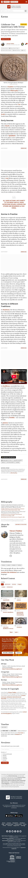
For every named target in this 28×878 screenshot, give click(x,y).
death (3, 114)
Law (19, 104)
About (3, 823)
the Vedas (20, 732)
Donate (19, 652)
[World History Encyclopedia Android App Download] (18, 815)
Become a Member (8, 652)
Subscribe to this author (20, 524)
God (7, 178)
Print (23, 50)
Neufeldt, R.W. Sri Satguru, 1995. (11, 515)
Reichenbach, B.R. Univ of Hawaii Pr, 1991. (13, 517)
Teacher (4, 755)
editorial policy (13, 473)
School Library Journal (17, 782)
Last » (16, 632)
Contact (9, 823)
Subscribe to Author (6, 50)
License (17, 462)
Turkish (19, 565)
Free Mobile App (14, 1)
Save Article (4, 48)
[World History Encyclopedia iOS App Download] (9, 815)
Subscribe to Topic (14, 48)
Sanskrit (10, 86)
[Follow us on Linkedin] (15, 832)
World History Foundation (7, 836)
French (3, 565)
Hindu (7, 126)
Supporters (16, 825)
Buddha (12, 417)
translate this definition (9, 572)
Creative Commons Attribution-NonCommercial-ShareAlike (13, 697)
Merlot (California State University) (16, 780)
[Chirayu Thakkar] (11, 556)
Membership (6, 1)
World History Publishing (7, 838)
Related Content (18, 460)
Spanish (14, 565)
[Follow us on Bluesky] (12, 832)
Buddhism (6, 386)
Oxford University (12, 776)
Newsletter (15, 823)
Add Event (4, 727)
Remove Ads (23, 148)
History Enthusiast (7, 754)
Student (5, 757)
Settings (23, 825)
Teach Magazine (5, 783)
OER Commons (5, 782)
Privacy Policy (18, 824)
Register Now (6, 39)
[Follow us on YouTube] (20, 832)
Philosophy (14, 90)
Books (3, 462)
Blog (3, 824)
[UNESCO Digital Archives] (14, 858)
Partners (10, 825)
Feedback (22, 823)
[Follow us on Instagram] (18, 832)
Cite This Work (10, 462)
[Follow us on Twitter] (10, 832)
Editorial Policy (9, 824)
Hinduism (6, 310)
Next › (11, 632)
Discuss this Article (9, 457)
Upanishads (11, 135)
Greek (8, 565)
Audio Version (16, 50)
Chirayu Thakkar (10, 43)
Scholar (4, 760)
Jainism (5, 423)
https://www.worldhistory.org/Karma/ (12, 669)
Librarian (5, 758)
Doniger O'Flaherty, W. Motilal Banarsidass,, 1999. (12, 509)
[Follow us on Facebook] (7, 832)
